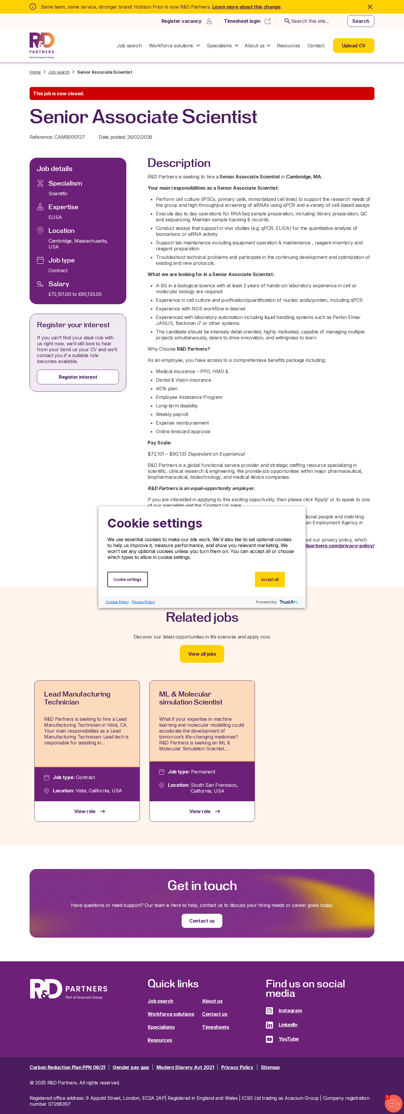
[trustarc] (288, 601)
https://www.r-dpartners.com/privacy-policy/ (322, 546)
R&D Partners (42, 45)
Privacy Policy (143, 602)
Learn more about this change (246, 7)
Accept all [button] (270, 579)
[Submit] (286, 21)
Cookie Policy (117, 602)
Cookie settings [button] (128, 579)
